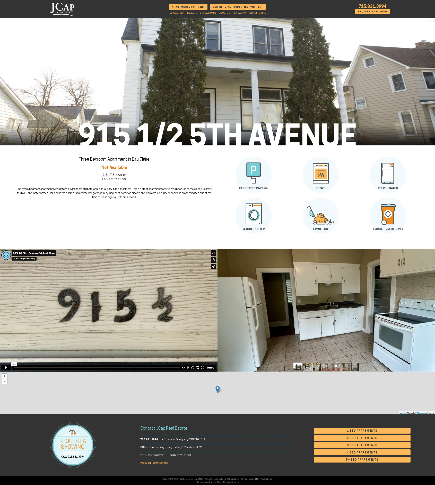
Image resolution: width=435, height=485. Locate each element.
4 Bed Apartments (362, 452)
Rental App (239, 12)
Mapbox (420, 412)
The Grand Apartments (206, 482)
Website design (211, 479)
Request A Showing (372, 11)
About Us (224, 12)
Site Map (199, 479)
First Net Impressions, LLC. (247, 479)
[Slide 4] (326, 367)
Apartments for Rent (188, 6)
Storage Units (208, 12)
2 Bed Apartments (362, 438)
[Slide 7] (355, 367)
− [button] (5, 381)
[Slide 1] (297, 367)
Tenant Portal (257, 12)
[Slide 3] (316, 367)
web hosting (227, 479)
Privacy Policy (266, 479)
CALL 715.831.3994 (72, 456)
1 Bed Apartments (362, 430)
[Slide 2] (307, 367)
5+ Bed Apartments (362, 459)
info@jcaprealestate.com (154, 462)
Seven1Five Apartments (228, 482)
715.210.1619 (197, 439)
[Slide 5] (336, 367)
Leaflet (403, 412)
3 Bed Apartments (362, 445)
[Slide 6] (345, 367)
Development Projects (183, 12)
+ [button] (5, 376)
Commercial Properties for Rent (238, 6)
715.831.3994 (372, 6)
